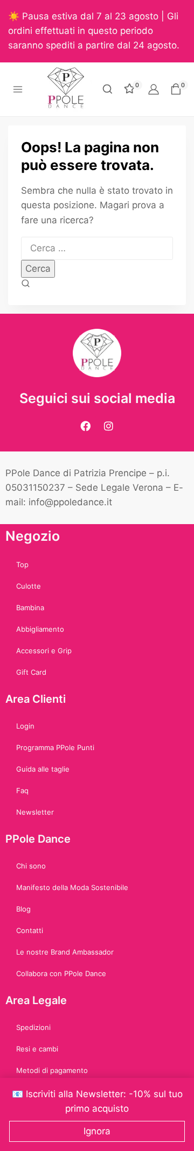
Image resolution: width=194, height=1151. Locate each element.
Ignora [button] (97, 1131)
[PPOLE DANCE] (70, 89)
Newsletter (35, 812)
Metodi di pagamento (52, 1070)
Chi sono (31, 866)
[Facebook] (85, 426)
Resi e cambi (37, 1048)
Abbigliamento (40, 629)
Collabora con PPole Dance (61, 973)
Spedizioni (33, 1027)
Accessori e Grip (44, 650)
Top (22, 564)
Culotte (28, 586)
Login (25, 726)
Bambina (30, 607)
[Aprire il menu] (18, 89)
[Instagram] (109, 426)
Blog (23, 909)
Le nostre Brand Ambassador (65, 952)
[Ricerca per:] (97, 248)
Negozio (32, 536)
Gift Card (31, 672)
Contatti (29, 930)
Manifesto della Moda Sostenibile (72, 887)
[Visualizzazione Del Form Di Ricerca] (107, 89)
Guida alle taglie (43, 769)
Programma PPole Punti (55, 747)
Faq (22, 790)
